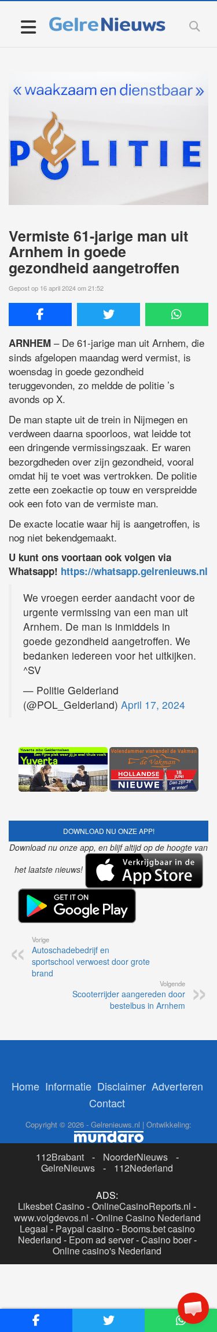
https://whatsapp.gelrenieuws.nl (134, 571)
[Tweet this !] (108, 314)
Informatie (68, 1085)
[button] (193, 1308)
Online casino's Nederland (107, 1250)
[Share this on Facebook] (40, 314)
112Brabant (60, 1156)
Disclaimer (121, 1085)
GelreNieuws (68, 1167)
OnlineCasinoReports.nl (141, 1206)
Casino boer (166, 1239)
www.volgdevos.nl (51, 1217)
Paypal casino (85, 1228)
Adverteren (177, 1085)
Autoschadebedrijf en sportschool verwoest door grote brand (91, 957)
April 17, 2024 (153, 704)
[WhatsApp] (176, 314)
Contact (107, 1102)
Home (25, 1085)
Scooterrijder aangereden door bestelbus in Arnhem (128, 995)
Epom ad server (101, 1239)
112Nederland (143, 1167)
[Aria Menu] (28, 26)
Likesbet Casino (51, 1206)
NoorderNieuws (135, 1156)
